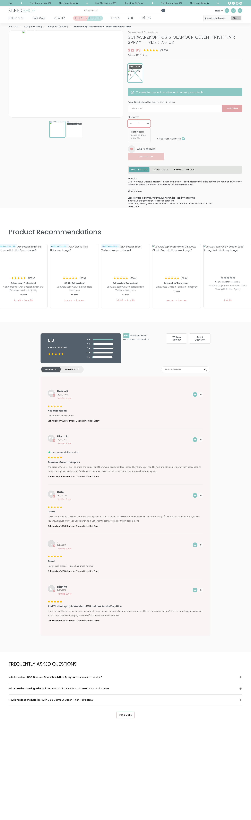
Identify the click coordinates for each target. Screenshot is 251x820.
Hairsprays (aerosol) (58, 26)
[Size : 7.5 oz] (135, 73)
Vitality (59, 18)
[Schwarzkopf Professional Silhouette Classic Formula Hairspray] (176, 259)
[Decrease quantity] (130, 123)
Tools (115, 18)
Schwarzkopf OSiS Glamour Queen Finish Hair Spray (73, 420)
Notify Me (232, 108)
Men (130, 18)
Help (217, 10)
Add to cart (146, 156)
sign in (236, 18)
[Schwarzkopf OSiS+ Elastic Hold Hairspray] (74, 259)
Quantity (133, 117)
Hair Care (39, 18)
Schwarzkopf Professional (143, 32)
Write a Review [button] (176, 338)
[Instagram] (237, 3)
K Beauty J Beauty (88, 18)
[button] (195, 394)
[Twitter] (233, 3)
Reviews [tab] (49, 369)
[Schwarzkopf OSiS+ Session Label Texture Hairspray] (125, 259)
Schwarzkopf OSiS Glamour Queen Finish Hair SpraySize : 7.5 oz (181, 39)
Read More (133, 206)
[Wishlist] (233, 10)
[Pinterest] (240, 3)
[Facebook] (229, 3)
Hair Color (17, 18)
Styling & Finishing (33, 26)
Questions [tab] (70, 369)
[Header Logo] (22, 10)
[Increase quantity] (148, 123)
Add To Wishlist (146, 149)
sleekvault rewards (216, 18)
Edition (146, 18)
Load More (125, 714)
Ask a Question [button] (199, 338)
